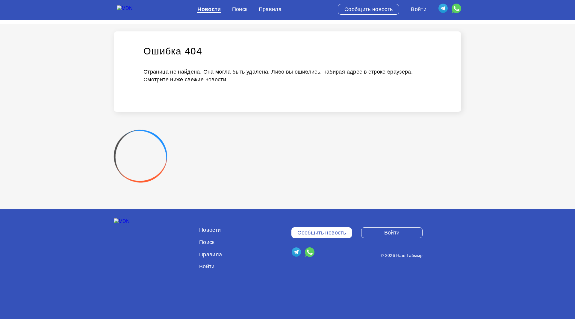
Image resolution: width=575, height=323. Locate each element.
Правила (270, 9)
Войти (418, 9)
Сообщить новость (368, 9)
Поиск (240, 9)
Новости (209, 9)
